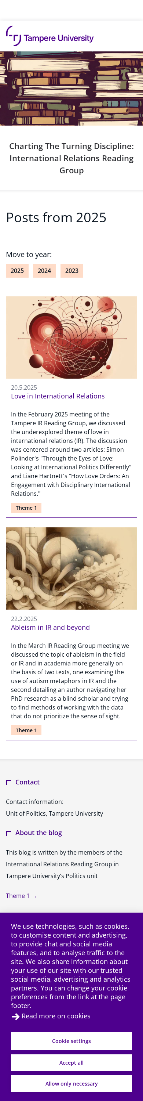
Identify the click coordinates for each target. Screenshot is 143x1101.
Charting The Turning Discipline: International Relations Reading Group (71, 158)
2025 (17, 271)
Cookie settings (71, 1040)
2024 (44, 271)
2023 (71, 271)
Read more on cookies (56, 1015)
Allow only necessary (71, 1083)
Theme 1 (26, 507)
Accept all (71, 1062)
